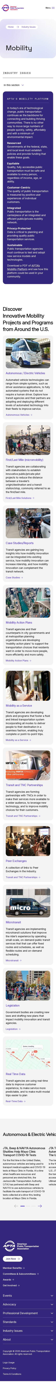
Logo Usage (9, 1362)
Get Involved (10, 1285)
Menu (48, 8)
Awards (7, 1279)
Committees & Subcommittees (19, 1274)
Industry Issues (29, 27)
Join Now (11, 1258)
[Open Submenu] (52, 1295)
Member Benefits (12, 1268)
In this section (12, 85)
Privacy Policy (9, 1368)
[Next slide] (40, 1206)
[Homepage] (12, 8)
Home (11, 27)
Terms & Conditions (12, 1374)
